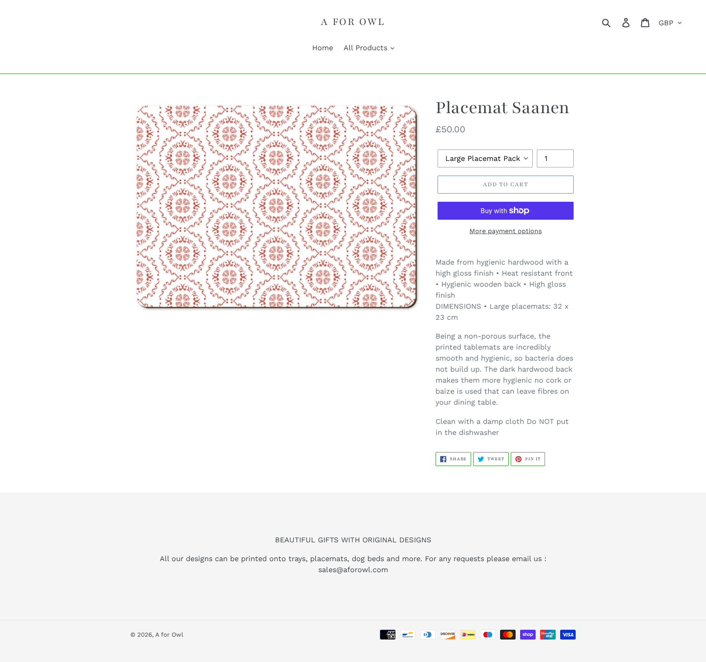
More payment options (505, 231)
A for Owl (353, 21)
